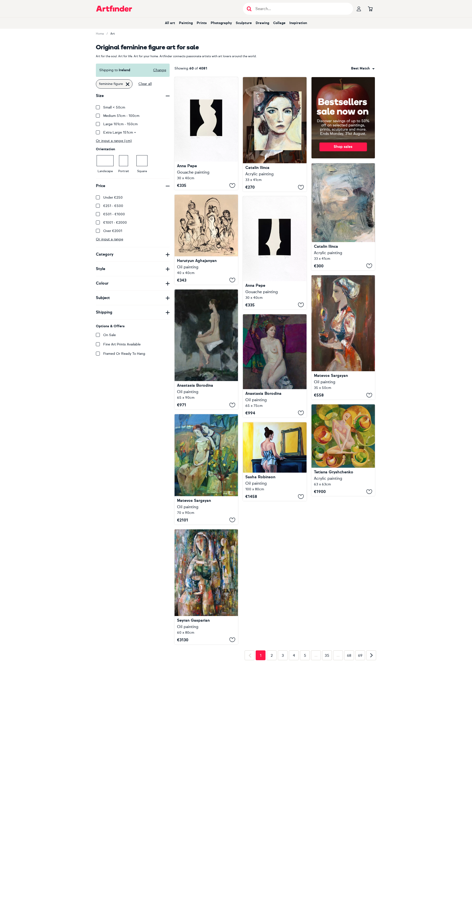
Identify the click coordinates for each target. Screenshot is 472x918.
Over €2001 (112, 231)
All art (170, 23)
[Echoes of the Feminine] (206, 239)
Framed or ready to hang (124, 354)
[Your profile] (359, 8)
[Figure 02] (206, 133)
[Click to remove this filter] (127, 84)
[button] (363, 68)
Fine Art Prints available (122, 344)
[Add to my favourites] (232, 185)
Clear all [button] (145, 84)
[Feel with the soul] (206, 586)
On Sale (109, 335)
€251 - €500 (113, 206)
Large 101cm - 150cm (120, 124)
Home (100, 33)
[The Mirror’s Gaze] (274, 461)
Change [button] (159, 70)
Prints (202, 23)
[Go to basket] (370, 8)
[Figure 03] (274, 252)
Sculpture (244, 23)
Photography (221, 23)
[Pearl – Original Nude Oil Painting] (274, 365)
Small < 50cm (114, 107)
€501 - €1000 (114, 214)
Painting (186, 23)
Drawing (262, 23)
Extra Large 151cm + (119, 132)
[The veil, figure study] (343, 216)
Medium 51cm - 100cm (121, 116)
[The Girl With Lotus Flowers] (343, 450)
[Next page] (371, 733)
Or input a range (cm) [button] (114, 141)
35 (327, 733)
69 (360, 733)
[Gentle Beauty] (343, 337)
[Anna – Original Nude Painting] (206, 349)
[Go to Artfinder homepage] (114, 8)
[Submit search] (249, 9)
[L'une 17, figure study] (274, 134)
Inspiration (298, 23)
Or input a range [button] (109, 239)
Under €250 (113, 197)
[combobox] (363, 68)
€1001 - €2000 (115, 222)
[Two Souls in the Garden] (206, 469)
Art (112, 33)
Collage (279, 23)
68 (349, 733)
